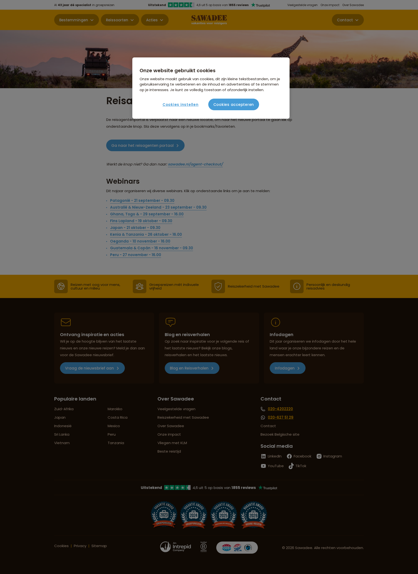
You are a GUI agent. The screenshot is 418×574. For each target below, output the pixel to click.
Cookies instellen (181, 104)
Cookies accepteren (233, 104)
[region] (211, 88)
